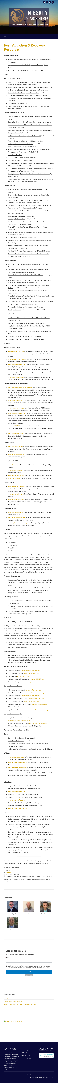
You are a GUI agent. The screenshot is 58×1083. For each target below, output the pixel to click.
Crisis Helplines (26, 1055)
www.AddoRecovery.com (16, 512)
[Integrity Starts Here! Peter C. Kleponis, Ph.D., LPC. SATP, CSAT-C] (29, 17)
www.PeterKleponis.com (16, 377)
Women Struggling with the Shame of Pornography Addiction (20, 1004)
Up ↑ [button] (53, 1077)
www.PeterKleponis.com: (16, 773)
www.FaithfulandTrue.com (16, 800)
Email (7, 957)
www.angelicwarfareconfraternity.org (20, 387)
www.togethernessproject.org (17, 523)
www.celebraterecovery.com (30, 670)
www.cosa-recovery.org (36, 698)
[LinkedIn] (53, 2)
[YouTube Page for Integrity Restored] (50, 2)
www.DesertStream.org (24, 676)
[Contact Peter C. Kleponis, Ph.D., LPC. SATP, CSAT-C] (44, 2)
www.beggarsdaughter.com (16, 757)
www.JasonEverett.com (15, 470)
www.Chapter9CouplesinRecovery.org (20, 720)
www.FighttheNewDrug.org (17, 359)
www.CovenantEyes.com (16, 351)
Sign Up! (29, 972)
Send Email (8, 872)
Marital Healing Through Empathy (13, 1001)
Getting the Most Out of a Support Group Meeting (17, 998)
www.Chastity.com (14, 465)
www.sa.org (27, 682)
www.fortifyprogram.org (15, 400)
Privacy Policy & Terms (27, 1058)
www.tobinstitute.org (15, 478)
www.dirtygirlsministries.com (17, 767)
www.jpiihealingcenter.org (16, 486)
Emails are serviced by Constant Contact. (41, 967)
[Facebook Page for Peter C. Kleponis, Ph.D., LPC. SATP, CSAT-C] (47, 2)
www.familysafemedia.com (16, 454)
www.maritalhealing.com (16, 475)
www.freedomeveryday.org (16, 408)
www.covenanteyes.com (15, 446)
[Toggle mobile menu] (5, 36)
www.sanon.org (27, 707)
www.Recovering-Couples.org (38, 723)
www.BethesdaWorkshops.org (17, 762)
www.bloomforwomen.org (16, 517)
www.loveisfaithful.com (15, 426)
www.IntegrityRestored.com (17, 364)
